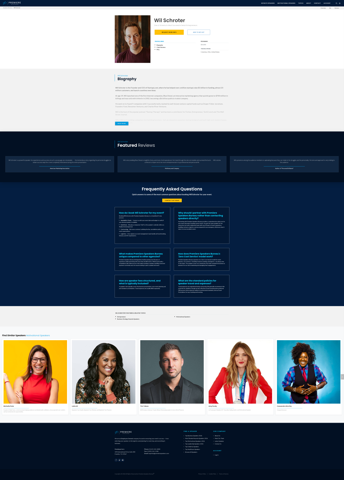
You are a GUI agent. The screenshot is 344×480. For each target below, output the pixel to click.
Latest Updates (219, 441)
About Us (217, 435)
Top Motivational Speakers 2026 (195, 441)
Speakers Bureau (7, 8)
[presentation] (342, 377)
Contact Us (218, 444)
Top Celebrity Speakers (192, 446)
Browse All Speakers (191, 452)
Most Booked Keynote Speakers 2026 (196, 438)
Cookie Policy (212, 474)
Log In (216, 455)
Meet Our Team (219, 438)
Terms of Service (223, 474)
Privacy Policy (202, 474)
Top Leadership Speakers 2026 (194, 444)
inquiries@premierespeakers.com (158, 453)
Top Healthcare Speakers (192, 449)
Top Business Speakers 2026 (193, 435)
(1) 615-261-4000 (154, 449)
